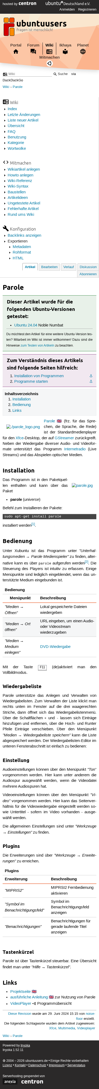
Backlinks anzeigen (24, 235)
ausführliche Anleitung (29, 997)
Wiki (49, 45)
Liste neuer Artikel (23, 120)
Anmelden (67, 9)
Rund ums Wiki (21, 214)
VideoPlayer (20, 1004)
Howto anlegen (20, 175)
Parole (17, 87)
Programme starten (31, 381)
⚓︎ (91, 376)
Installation (21, 399)
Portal (15, 45)
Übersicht (16, 126)
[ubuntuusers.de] (36, 28)
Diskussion (88, 267)
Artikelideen (18, 197)
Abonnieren (88, 274)
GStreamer (64, 438)
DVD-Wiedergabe (55, 646)
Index (12, 109)
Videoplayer (86, 1028)
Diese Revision (19, 1014)
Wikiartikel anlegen (24, 169)
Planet (83, 45)
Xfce (19, 438)
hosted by (11, 4)
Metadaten (22, 247)
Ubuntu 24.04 (25, 325)
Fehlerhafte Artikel (23, 209)
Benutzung (17, 137)
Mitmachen (49, 57)
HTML (18, 258)
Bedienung (21, 405)
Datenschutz (37, 1065)
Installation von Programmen (39, 376)
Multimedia (66, 1028)
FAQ (12, 131)
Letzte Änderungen (24, 115)
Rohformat (22, 252)
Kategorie (16, 143)
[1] (33, 524)
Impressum (57, 1065)
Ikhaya (65, 45)
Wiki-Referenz (20, 181)
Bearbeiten (49, 267)
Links (17, 410)
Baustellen (17, 192)
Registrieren (87, 9)
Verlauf (68, 267)
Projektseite (20, 991)
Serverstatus (76, 1065)
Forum (33, 45)
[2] (86, 562)
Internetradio (75, 449)
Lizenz (7, 1065)
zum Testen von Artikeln (37, 346)
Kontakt (20, 1065)
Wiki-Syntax (18, 186)
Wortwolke (17, 148)
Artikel (30, 267)
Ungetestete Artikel (24, 203)
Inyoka (25, 1046)
